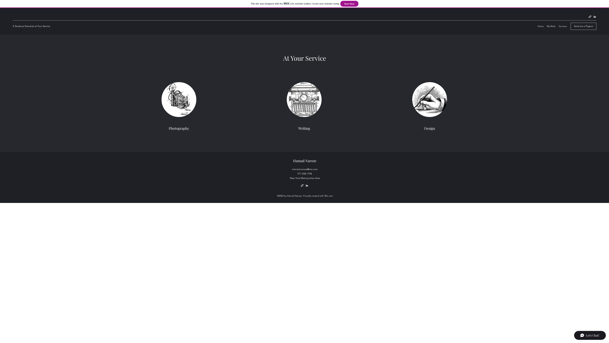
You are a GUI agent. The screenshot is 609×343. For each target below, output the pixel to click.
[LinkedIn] (594, 16)
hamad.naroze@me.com (305, 169)
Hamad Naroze (304, 160)
